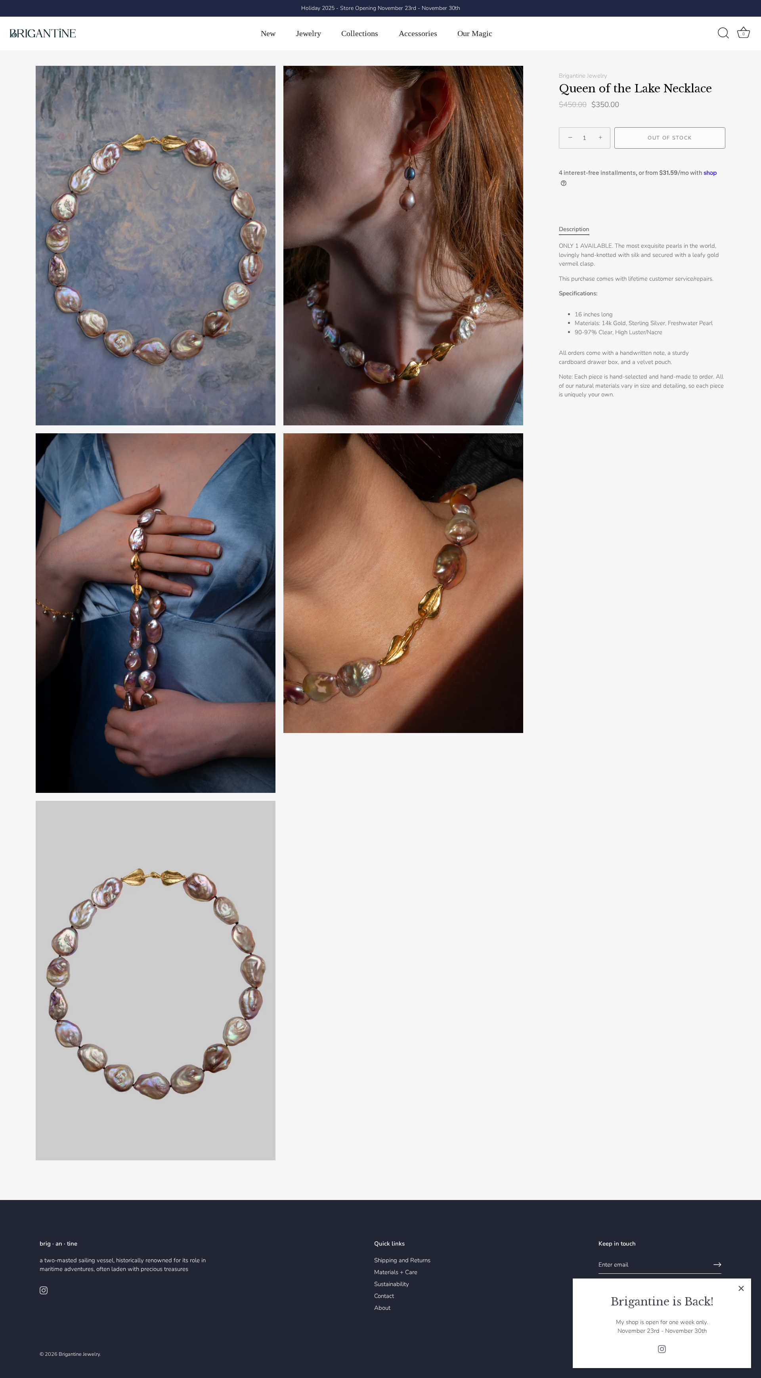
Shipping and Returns (402, 1260)
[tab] (578, 229)
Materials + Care (395, 1272)
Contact (384, 1296)
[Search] (723, 33)
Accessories (418, 33)
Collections (359, 33)
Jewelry (308, 33)
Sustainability (391, 1284)
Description (574, 229)
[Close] (741, 1288)
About (382, 1308)
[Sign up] (717, 1265)
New (268, 33)
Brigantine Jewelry (583, 76)
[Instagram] (662, 1349)
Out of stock (670, 138)
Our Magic (474, 33)
